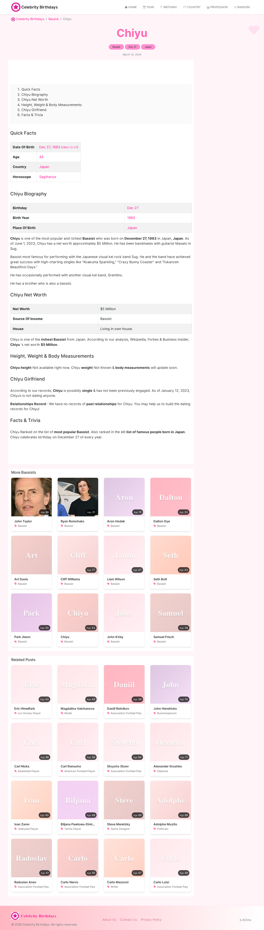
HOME (132, 7)
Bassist (54, 19)
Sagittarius (47, 177)
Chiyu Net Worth (34, 100)
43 (41, 157)
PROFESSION (219, 7)
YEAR (150, 7)
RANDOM (243, 7)
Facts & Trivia (32, 115)
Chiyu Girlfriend (33, 110)
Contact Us (128, 920)
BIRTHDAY (170, 7)
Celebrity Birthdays (39, 7)
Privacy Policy (151, 920)
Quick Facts (30, 89)
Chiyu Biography (34, 94)
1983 (56, 147)
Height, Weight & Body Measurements (51, 105)
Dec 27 (44, 147)
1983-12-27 (69, 147)
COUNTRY (194, 7)
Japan (44, 167)
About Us (109, 920)
